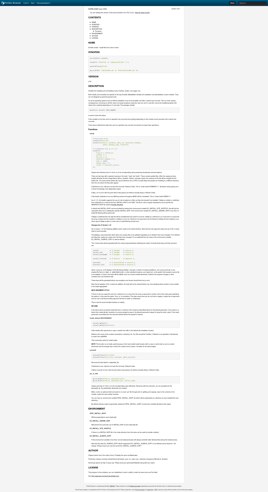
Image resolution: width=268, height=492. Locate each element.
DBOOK (112, 486)
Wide (232, 3)
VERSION (95, 27)
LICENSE (95, 38)
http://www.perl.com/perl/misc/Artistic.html (105, 476)
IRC (156, 489)
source (100, 9)
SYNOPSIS (95, 24)
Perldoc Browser (12, 2)
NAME (94, 22)
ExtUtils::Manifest (117, 204)
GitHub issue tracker (135, 486)
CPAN (104, 9)
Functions (98, 31)
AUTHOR (95, 36)
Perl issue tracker (140, 489)
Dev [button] (32, 3)
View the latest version (142, 13)
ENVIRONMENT (97, 33)
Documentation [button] (43, 3)
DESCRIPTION (97, 29)
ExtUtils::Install (93, 9)
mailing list (150, 489)
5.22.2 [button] (25, 3)
